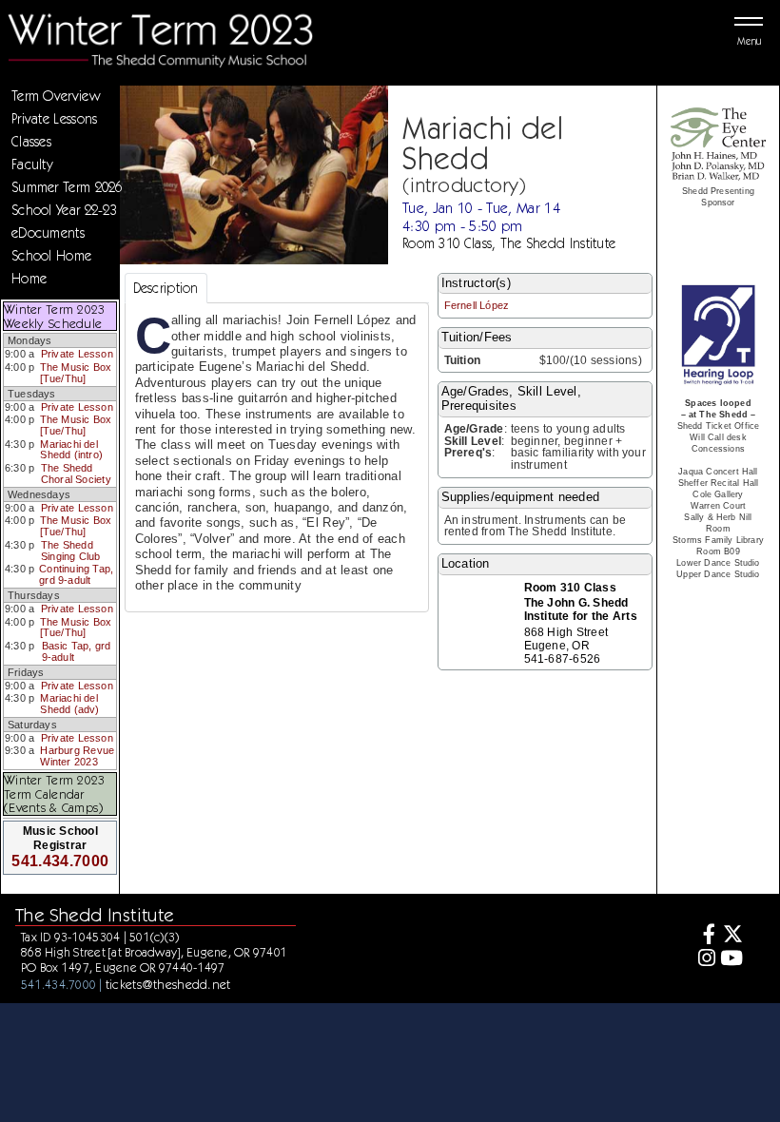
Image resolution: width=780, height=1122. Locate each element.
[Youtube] (732, 960)
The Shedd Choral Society (76, 473)
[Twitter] (732, 936)
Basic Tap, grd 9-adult (76, 651)
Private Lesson (77, 353)
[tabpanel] (277, 456)
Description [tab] (166, 288)
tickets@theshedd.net (168, 984)
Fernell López (477, 305)
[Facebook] (703, 936)
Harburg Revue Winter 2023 (77, 756)
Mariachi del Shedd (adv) (69, 703)
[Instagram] (703, 960)
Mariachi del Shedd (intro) (71, 449)
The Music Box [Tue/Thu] (76, 372)
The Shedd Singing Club (71, 550)
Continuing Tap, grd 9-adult (76, 574)
